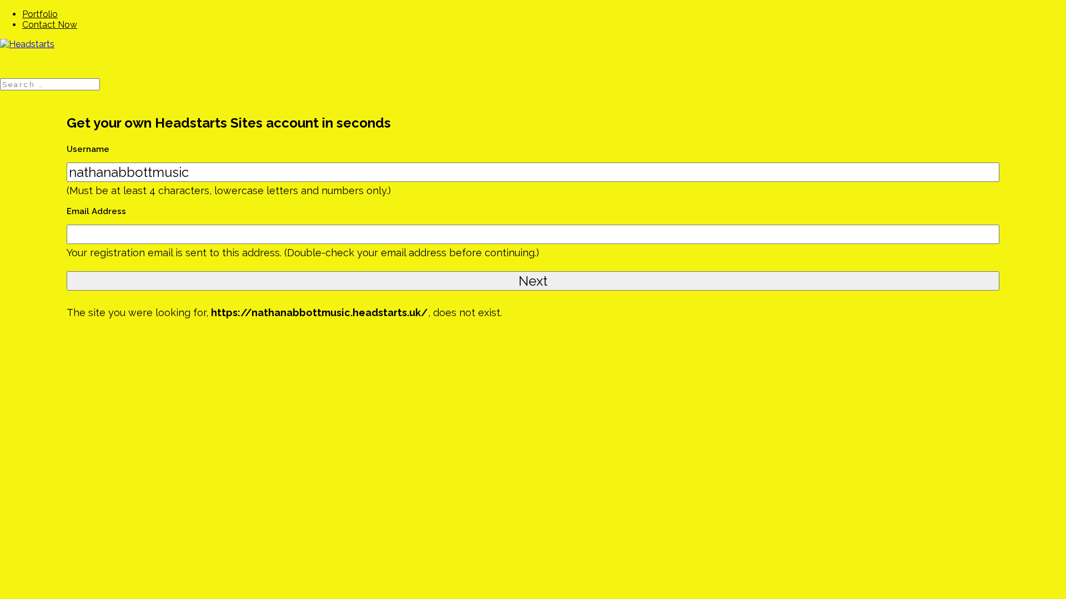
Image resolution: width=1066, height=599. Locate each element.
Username (88, 149)
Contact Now (49, 24)
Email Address (96, 211)
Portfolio (40, 14)
